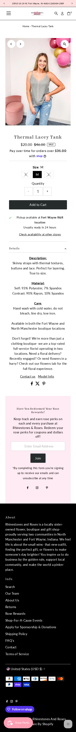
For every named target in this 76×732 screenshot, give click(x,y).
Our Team (12, 593)
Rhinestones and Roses (49, 719)
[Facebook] (27, 487)
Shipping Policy (16, 634)
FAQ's (9, 640)
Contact (11, 647)
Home (26, 26)
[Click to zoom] (65, 44)
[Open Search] (56, 13)
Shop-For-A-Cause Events (23, 620)
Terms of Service (17, 654)
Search (10, 587)
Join (38, 458)
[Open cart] (69, 13)
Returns (10, 607)
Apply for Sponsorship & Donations (30, 627)
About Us (12, 600)
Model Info (46, 376)
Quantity (38, 183)
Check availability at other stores (40, 234)
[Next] (20, 44)
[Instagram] (37, 487)
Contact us (27, 376)
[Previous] (11, 44)
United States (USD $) (26, 669)
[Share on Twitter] (37, 384)
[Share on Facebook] (32, 384)
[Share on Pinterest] (43, 384)
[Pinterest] (47, 487)
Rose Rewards (15, 613)
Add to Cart (38, 205)
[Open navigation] (8, 13)
